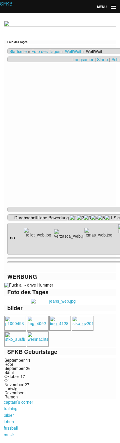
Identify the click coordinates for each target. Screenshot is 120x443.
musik (9, 434)
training (10, 408)
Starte (102, 59)
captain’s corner (18, 402)
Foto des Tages (45, 51)
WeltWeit (73, 51)
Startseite (18, 51)
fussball (11, 428)
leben (9, 421)
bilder (9, 415)
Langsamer (83, 59)
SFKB (6, 3)
